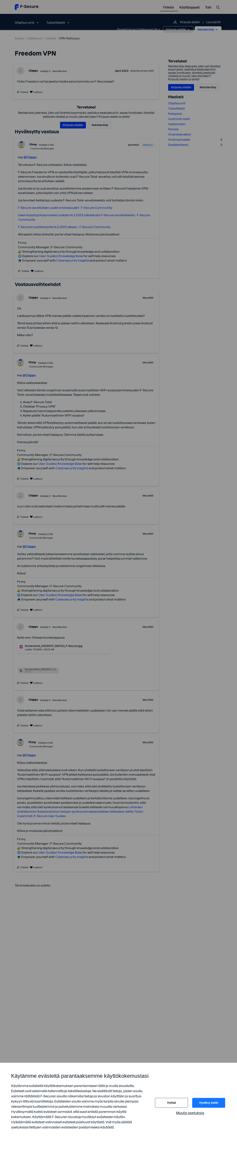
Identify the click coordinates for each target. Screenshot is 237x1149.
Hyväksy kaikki (208, 1102)
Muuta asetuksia (190, 1113)
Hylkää (171, 1102)
